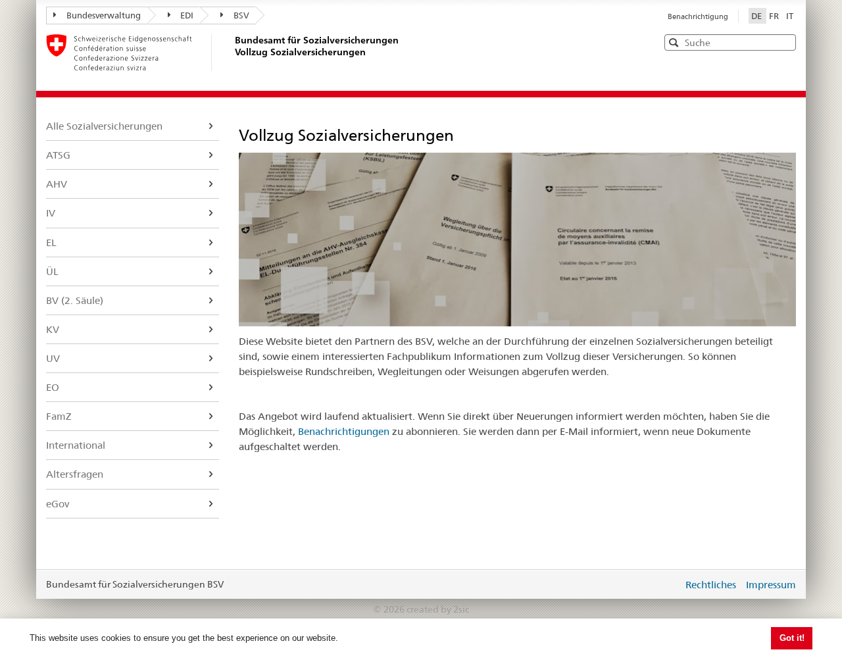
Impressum (771, 584)
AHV (56, 184)
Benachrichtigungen (343, 431)
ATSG (58, 155)
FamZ (58, 416)
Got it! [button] (792, 638)
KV (52, 329)
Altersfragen (74, 474)
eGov (57, 503)
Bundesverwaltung (103, 15)
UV (53, 358)
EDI (186, 15)
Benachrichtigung (698, 16)
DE (757, 16)
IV (50, 213)
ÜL (52, 271)
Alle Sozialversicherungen (104, 126)
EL (51, 242)
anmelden (663, 584)
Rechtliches (710, 584)
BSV (241, 15)
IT (789, 16)
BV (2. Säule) (74, 300)
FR (775, 16)
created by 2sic (438, 609)
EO (52, 387)
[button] (785, 42)
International (75, 445)
